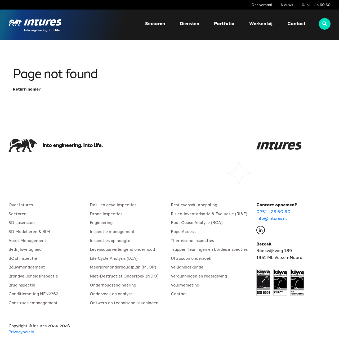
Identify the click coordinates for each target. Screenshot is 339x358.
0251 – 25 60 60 (316, 4)
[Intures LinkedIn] (260, 231)
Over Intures (20, 204)
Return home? (27, 89)
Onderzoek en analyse (111, 293)
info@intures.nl (271, 218)
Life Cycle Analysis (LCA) (114, 258)
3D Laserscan (21, 222)
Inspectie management (112, 231)
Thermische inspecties (192, 240)
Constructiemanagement (33, 302)
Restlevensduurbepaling (194, 204)
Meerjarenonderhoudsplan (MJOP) (123, 267)
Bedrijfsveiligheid (25, 249)
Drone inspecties (106, 213)
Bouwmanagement (26, 267)
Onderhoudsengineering (113, 284)
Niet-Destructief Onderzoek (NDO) (124, 276)
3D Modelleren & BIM (29, 231)
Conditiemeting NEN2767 (33, 293)
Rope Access (183, 231)
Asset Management (27, 240)
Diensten (189, 23)
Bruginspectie (21, 284)
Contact (296, 23)
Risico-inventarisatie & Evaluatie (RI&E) (209, 213)
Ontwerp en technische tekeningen (124, 302)
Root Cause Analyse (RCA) (197, 222)
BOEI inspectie (22, 258)
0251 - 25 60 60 (273, 211)
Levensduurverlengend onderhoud (122, 249)
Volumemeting (185, 284)
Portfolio (224, 23)
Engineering (101, 222)
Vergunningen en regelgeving (199, 276)
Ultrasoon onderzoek (191, 258)
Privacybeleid (21, 331)
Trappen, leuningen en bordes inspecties (209, 249)
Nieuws (287, 4)
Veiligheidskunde (187, 267)
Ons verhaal (261, 4)
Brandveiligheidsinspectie (33, 276)
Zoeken (325, 24)
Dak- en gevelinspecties (113, 204)
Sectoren (155, 23)
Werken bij (261, 23)
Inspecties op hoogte (110, 240)
